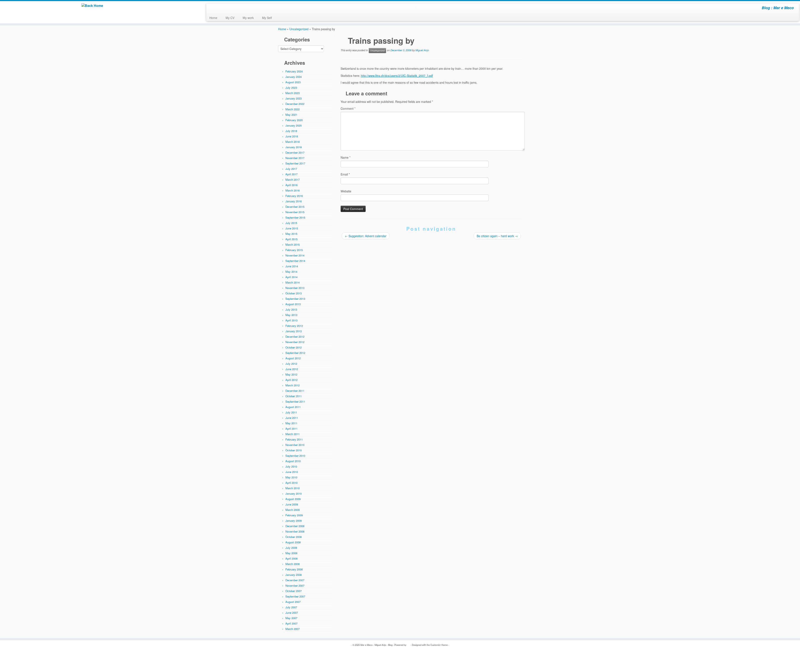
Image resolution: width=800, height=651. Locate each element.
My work (248, 18)
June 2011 (291, 418)
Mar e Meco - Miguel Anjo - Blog (376, 644)
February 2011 (294, 439)
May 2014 (291, 272)
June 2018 (291, 136)
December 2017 (294, 152)
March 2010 (292, 488)
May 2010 (291, 477)
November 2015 (294, 212)
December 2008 (294, 526)
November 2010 (294, 445)
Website (346, 191)
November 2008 (294, 531)
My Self (267, 18)
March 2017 (292, 180)
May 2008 (291, 553)
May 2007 (291, 618)
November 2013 (294, 288)
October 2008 (293, 537)
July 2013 (291, 309)
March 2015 (292, 244)
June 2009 (291, 504)
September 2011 (295, 401)
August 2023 (293, 82)
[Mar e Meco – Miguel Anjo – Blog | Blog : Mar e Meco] (92, 5)
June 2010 (291, 472)
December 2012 (294, 337)
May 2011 (291, 423)
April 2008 (291, 558)
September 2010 (295, 456)
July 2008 (291, 548)
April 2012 (291, 380)
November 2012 (294, 342)
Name (345, 157)
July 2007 (291, 607)
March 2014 (292, 282)
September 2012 (295, 353)
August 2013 (293, 304)
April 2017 (291, 174)
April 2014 (291, 277)
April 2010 (291, 483)
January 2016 (293, 201)
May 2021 (291, 115)
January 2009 (293, 521)
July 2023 (291, 88)
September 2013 (295, 299)
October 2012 (293, 347)
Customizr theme (439, 644)
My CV (230, 18)
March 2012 (292, 385)
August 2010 (293, 461)
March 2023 (292, 93)
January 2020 (293, 125)
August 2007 (293, 602)
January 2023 (293, 98)
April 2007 (291, 623)
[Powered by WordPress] (408, 643)
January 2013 (293, 331)
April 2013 (291, 320)
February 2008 (294, 569)
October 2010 (293, 450)
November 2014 (294, 255)
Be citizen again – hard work (497, 236)
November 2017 (294, 158)
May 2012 (291, 374)
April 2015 (291, 239)
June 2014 (291, 266)
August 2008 (293, 542)
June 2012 (291, 369)
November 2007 (294, 586)
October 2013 (293, 293)
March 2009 (292, 510)
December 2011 (294, 391)
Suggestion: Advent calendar (365, 236)
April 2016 (291, 185)
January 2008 (293, 575)
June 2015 (291, 228)
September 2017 (295, 163)
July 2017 (291, 169)
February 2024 (294, 71)
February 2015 (294, 250)
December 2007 (294, 580)
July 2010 (291, 466)
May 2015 (291, 234)
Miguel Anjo (422, 50)
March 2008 (292, 564)
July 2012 (291, 364)
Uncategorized (299, 29)
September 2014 (295, 261)
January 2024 (293, 77)
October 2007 (293, 591)
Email (345, 174)
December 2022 (294, 104)
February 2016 (294, 196)
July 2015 (291, 223)
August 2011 (293, 407)
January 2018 (293, 147)
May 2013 (291, 315)
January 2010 (293, 493)
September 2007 (295, 596)
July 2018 (291, 131)
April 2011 (291, 429)
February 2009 (294, 515)
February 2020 (294, 120)
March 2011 (292, 434)
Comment (348, 108)
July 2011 (291, 412)
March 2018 (292, 142)
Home (213, 18)
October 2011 (293, 396)
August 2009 (293, 499)
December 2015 (294, 207)
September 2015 (295, 217)
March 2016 (292, 190)
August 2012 (293, 358)
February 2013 (294, 326)
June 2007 (291, 613)
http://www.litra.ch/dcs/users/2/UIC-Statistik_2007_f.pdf (397, 75)
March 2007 (292, 629)
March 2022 (292, 109)
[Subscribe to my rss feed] (212, 8)
